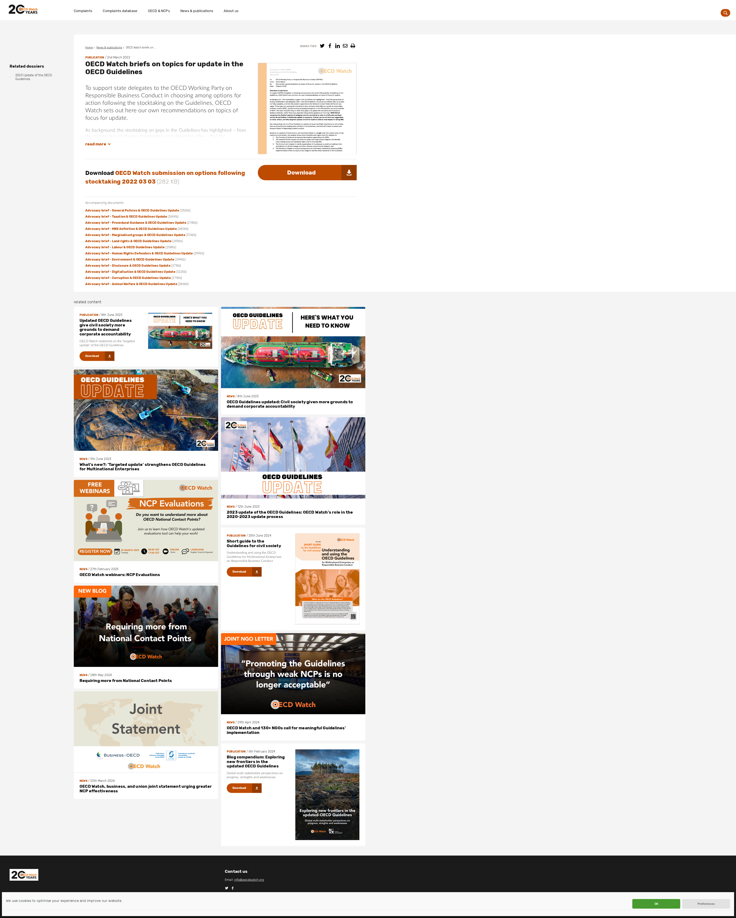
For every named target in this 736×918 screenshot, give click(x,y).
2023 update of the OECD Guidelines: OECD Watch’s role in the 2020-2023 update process (290, 514)
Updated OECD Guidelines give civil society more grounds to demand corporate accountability (106, 327)
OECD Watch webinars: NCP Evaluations (120, 574)
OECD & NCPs (159, 11)
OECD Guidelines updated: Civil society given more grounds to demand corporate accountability (290, 404)
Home (89, 47)
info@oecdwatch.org (249, 880)
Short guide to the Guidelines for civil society (254, 543)
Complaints (83, 11)
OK (656, 904)
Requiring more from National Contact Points (126, 680)
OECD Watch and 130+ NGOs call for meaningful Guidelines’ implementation (286, 730)
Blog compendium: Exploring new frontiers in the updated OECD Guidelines (256, 761)
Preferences (706, 904)
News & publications (196, 11)
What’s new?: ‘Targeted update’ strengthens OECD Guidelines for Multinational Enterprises (143, 466)
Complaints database (120, 11)
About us (231, 11)
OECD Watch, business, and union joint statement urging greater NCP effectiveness (146, 788)
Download (301, 172)
